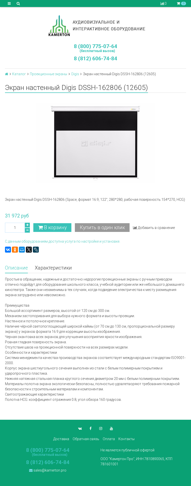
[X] (29, 250)
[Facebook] (90, 428)
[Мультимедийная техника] (95, 25)
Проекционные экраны (48, 74)
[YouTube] (111, 428)
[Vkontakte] (80, 428)
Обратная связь (86, 439)
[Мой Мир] (22, 250)
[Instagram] (100, 428)
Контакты (126, 439)
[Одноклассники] (15, 250)
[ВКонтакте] (8, 250)
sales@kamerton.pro (49, 470)
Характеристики (53, 268)
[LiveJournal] (36, 250)
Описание (16, 268)
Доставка (61, 439)
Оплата (109, 439)
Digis (75, 74)
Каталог (19, 74)
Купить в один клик (102, 227)
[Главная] (6, 74)
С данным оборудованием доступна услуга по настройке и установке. (62, 241)
